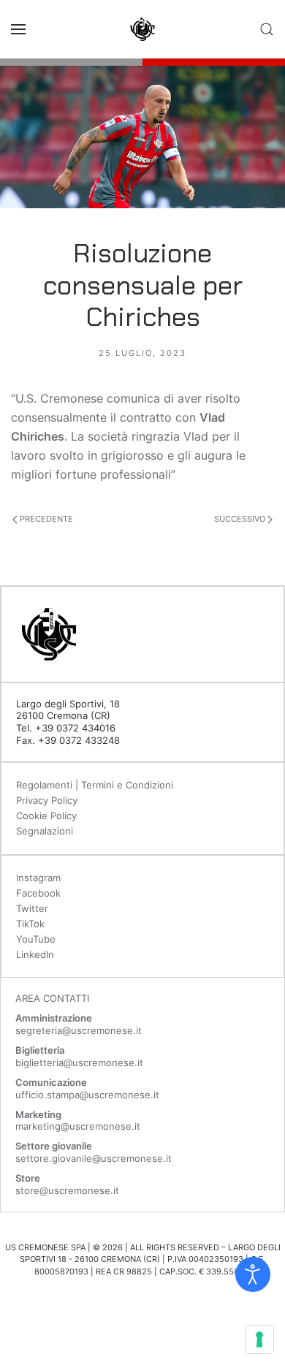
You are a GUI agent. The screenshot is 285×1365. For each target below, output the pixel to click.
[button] (18, 29)
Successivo (240, 519)
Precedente (45, 519)
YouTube (36, 939)
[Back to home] (142, 29)
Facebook (38, 893)
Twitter (32, 908)
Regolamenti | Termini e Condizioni (94, 785)
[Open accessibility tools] (252, 1274)
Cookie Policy (46, 815)
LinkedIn (35, 954)
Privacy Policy (46, 800)
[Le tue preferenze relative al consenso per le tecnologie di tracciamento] (259, 1339)
